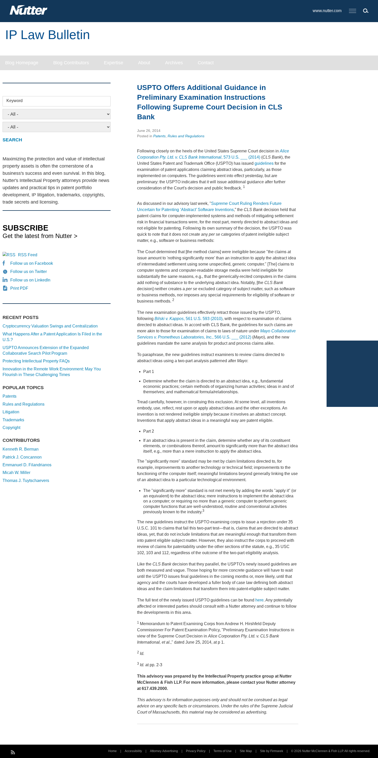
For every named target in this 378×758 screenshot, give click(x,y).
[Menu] (352, 11)
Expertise (113, 62)
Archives (174, 62)
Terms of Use (222, 751)
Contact (206, 62)
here (259, 600)
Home (112, 751)
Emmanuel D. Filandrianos (27, 465)
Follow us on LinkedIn (30, 280)
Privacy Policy (195, 751)
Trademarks (13, 420)
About (144, 62)
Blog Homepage (21, 62)
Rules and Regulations (186, 136)
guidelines (264, 163)
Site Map (246, 751)
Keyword (14, 100)
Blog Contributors (71, 62)
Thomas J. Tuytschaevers (26, 480)
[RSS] (12, 751)
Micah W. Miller (16, 472)
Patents (159, 136)
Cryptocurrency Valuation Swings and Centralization (50, 326)
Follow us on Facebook (31, 263)
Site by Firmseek (271, 751)
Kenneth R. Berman (21, 449)
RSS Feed (27, 255)
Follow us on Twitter (28, 271)
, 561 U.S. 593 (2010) (188, 318)
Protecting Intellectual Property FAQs (36, 361)
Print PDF (19, 288)
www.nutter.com (327, 10)
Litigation (11, 412)
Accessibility (133, 751)
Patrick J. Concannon (22, 457)
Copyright (11, 427)
